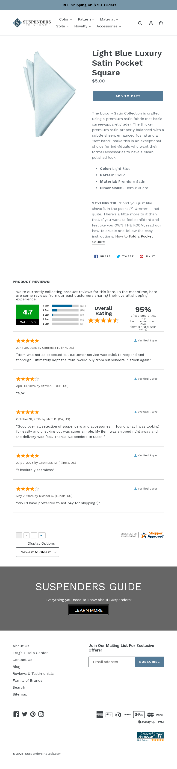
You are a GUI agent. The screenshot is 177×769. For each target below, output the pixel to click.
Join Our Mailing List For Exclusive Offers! (121, 647)
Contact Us (22, 659)
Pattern (85, 19)
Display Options (41, 543)
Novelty (81, 26)
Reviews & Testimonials (33, 673)
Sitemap (20, 694)
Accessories (108, 26)
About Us (21, 646)
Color (64, 19)
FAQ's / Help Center (30, 653)
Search (19, 687)
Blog (16, 666)
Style (61, 26)
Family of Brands (27, 680)
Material (107, 19)
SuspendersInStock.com (43, 753)
